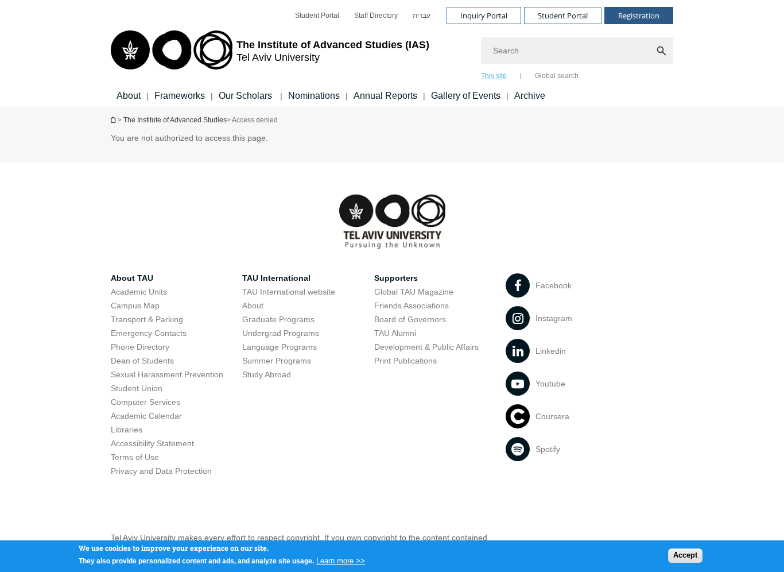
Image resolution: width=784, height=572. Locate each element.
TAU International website (288, 291)
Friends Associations (411, 305)
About (129, 96)
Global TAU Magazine (413, 291)
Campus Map (135, 305)
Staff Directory (376, 15)
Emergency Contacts (149, 333)
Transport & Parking (147, 319)
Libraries (126, 429)
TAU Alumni (395, 333)
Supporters (396, 278)
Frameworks (179, 96)
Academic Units (139, 291)
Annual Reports (385, 96)
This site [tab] (494, 76)
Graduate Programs (278, 319)
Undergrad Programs (280, 333)
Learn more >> (340, 560)
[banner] (392, 53)
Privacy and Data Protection (161, 471)
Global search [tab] (557, 76)
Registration (638, 15)
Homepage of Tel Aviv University (114, 120)
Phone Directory (140, 346)
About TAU (132, 278)
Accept (685, 555)
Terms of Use (135, 457)
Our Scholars (246, 96)
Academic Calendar (146, 415)
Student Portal (317, 15)
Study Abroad (266, 374)
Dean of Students (142, 360)
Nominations (314, 96)
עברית (421, 15)
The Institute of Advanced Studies (175, 120)
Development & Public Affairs (426, 346)
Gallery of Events (465, 96)
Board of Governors (410, 319)
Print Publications (405, 360)
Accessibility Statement (152, 443)
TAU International (276, 278)
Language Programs (279, 346)
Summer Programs (276, 360)
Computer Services (145, 402)
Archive (529, 96)
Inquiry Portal (483, 15)
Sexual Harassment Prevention (167, 374)
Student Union (136, 388)
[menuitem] (317, 15)
